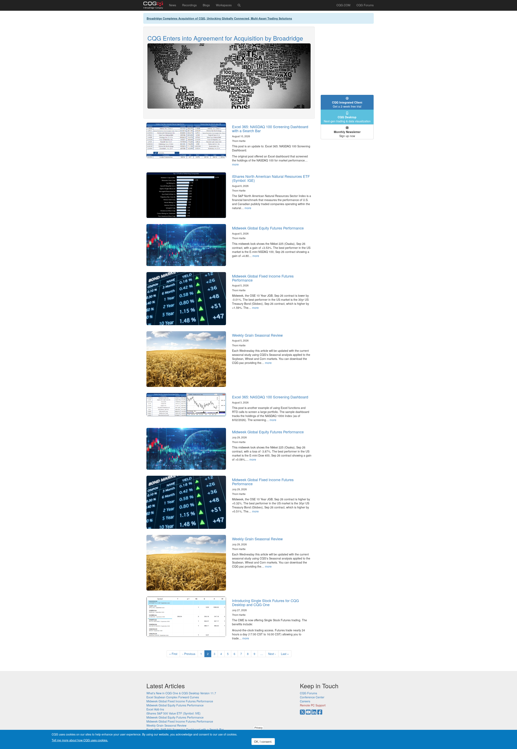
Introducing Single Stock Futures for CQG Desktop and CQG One (265, 602)
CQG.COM (343, 5)
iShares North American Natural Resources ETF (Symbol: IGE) (271, 178)
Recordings (189, 5)
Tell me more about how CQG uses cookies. (80, 740)
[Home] (154, 5)
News (172, 5)
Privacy (258, 727)
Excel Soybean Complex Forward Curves (172, 697)
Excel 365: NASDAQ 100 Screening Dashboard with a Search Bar (270, 128)
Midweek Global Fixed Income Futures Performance (263, 278)
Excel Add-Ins (155, 709)
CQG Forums (365, 5)
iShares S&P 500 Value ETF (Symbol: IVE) (173, 713)
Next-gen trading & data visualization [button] (347, 119)
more (235, 164)
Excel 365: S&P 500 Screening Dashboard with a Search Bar (185, 729)
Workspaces (224, 5)
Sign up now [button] (347, 134)
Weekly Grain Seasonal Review (257, 335)
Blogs (206, 5)
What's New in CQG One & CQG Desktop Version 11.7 (181, 693)
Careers (305, 701)
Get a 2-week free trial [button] (347, 104)
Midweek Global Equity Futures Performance (268, 227)
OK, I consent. (263, 742)
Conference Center (312, 697)
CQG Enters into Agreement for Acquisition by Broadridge (225, 38)
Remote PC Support (313, 705)
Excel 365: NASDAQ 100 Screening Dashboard (270, 396)
